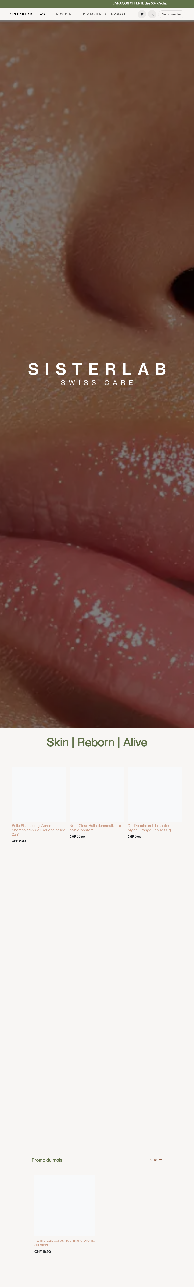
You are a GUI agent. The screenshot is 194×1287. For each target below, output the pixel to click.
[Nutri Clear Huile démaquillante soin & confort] (97, 794)
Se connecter (171, 14)
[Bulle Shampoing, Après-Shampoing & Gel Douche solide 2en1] (39, 794)
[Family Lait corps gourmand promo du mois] (64, 1205)
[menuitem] (46, 14)
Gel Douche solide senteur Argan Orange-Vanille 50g (150, 827)
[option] (97, 806)
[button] (152, 14)
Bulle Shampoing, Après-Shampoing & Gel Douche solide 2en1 (38, 830)
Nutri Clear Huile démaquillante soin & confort (95, 827)
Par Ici (153, 1160)
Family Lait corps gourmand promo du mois (64, 1242)
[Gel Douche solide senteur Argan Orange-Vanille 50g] (155, 794)
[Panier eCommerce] (142, 14)
